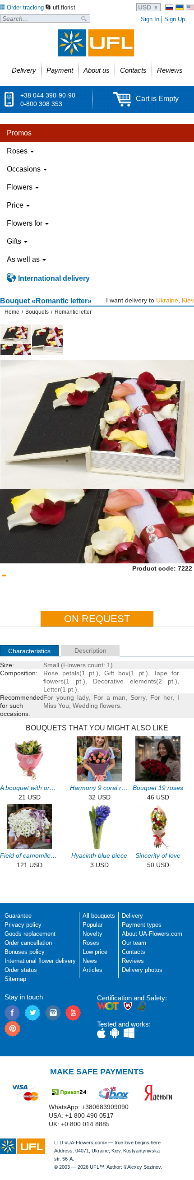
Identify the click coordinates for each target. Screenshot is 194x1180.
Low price (95, 951)
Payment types (142, 924)
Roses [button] (18, 151)
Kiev (188, 300)
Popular (92, 924)
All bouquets (99, 915)
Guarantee (18, 915)
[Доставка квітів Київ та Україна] (180, 7)
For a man (109, 697)
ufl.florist (64, 7)
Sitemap (15, 979)
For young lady (65, 697)
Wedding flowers (96, 705)
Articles (92, 969)
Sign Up (174, 19)
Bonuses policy (25, 951)
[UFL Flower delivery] (96, 42)
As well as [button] (24, 259)
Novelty (92, 933)
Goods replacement (30, 933)
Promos (19, 133)
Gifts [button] (15, 241)
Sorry (137, 697)
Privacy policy (23, 924)
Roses (91, 942)
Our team (134, 942)
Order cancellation (28, 942)
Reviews (133, 960)
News (90, 960)
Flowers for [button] (25, 223)
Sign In (150, 19)
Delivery (132, 915)
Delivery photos (142, 969)
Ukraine (167, 300)
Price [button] (16, 205)
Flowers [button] (20, 187)
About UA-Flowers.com (152, 933)
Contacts (133, 951)
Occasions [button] (24, 169)
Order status (21, 969)
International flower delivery (40, 960)
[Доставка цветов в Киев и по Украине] (169, 7)
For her (161, 697)
